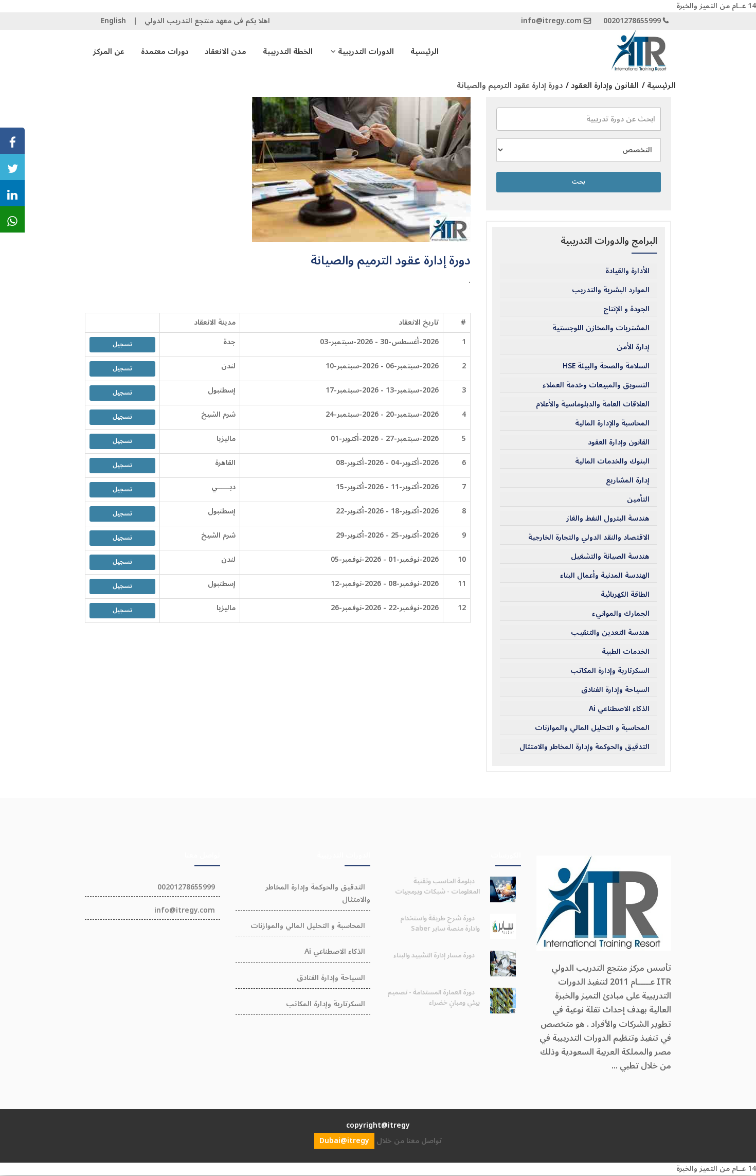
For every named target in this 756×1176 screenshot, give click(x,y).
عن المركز (108, 51)
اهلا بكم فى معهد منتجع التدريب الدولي (207, 20)
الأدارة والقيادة (627, 271)
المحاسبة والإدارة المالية (612, 423)
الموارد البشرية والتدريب (611, 290)
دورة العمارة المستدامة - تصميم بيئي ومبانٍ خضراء (433, 997)
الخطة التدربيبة (288, 51)
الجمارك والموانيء (621, 613)
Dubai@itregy (344, 1140)
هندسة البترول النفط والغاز (608, 518)
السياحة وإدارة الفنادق (615, 689)
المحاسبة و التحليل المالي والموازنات (592, 727)
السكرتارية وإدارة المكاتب (610, 670)
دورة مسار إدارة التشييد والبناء (434, 955)
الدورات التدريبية (365, 51)
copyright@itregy (378, 1125)
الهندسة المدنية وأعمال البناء (605, 575)
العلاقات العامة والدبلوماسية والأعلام (593, 404)
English (113, 20)
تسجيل (122, 344)
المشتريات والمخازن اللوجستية (601, 328)
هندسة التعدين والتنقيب (610, 632)
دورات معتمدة (164, 51)
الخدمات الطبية (626, 651)
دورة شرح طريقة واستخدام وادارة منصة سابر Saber (440, 923)
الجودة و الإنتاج (626, 309)
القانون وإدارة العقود (619, 442)
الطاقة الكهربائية (625, 594)
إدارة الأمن (633, 347)
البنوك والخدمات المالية (612, 461)
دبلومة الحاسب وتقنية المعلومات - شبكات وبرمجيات (437, 886)
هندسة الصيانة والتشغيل (610, 556)
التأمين (638, 499)
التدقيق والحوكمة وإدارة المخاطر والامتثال (584, 747)
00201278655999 (632, 20)
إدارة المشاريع (628, 480)
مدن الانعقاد (225, 51)
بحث (578, 181)
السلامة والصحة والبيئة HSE (606, 366)
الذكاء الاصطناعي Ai (619, 708)
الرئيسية (424, 51)
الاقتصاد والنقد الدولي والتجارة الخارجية (589, 537)
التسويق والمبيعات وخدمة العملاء (596, 385)
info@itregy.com (551, 20)
